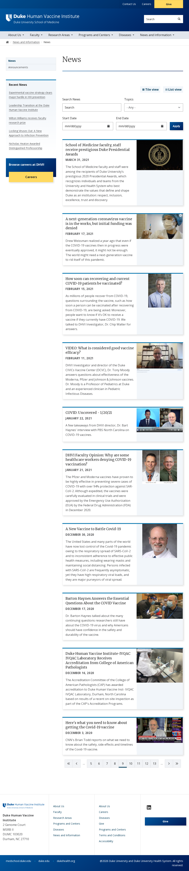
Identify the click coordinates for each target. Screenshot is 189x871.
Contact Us (129, 4)
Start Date (69, 118)
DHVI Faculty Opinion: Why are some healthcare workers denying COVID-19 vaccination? (98, 459)
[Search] (179, 19)
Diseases (125, 35)
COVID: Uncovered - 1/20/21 (89, 413)
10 (130, 764)
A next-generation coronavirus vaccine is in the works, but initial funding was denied (99, 223)
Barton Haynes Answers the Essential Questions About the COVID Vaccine (97, 600)
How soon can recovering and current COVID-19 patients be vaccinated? (98, 281)
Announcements (18, 67)
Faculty (34, 35)
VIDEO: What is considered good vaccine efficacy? (100, 350)
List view (175, 89)
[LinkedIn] (149, 807)
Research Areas (59, 35)
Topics (128, 99)
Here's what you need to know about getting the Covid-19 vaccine (96, 725)
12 (146, 764)
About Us (14, 35)
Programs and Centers (94, 35)
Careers (146, 4)
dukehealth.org (66, 861)
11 (138, 764)
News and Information (155, 35)
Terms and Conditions (112, 835)
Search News (71, 99)
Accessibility (106, 841)
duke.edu (43, 861)
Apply (176, 126)
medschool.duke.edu (18, 861)
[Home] (42, 18)
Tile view (152, 89)
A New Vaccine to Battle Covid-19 (93, 529)
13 (154, 764)
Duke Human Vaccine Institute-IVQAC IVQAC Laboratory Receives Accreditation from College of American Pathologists (100, 660)
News (12, 61)
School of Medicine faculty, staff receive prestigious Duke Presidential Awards (98, 149)
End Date (122, 118)
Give (169, 4)
